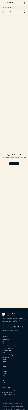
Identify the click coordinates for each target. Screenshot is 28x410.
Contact (4, 382)
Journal (3, 375)
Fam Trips (4, 373)
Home (3, 7)
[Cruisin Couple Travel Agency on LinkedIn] (14, 326)
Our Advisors (5, 371)
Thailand (4, 359)
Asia (3, 343)
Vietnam (4, 361)
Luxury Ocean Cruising (7, 355)
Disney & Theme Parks (7, 348)
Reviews (4, 378)
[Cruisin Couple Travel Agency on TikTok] (11, 326)
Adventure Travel (6, 339)
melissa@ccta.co (6, 332)
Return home (14, 163)
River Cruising (5, 357)
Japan (3, 352)
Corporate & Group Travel (8, 346)
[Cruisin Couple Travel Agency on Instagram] (3, 326)
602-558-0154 (14, 330)
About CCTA (5, 369)
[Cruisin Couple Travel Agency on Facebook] (7, 326)
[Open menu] (24, 3)
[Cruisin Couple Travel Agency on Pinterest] (18, 326)
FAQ (3, 380)
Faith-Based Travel (6, 350)
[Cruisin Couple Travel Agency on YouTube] (22, 326)
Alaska (3, 341)
